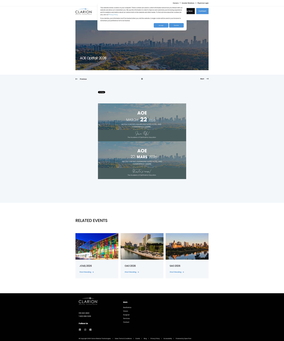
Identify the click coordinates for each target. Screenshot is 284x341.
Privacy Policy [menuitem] (155, 338)
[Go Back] (142, 79)
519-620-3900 (84, 313)
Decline (176, 25)
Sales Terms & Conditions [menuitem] (123, 338)
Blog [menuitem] (145, 338)
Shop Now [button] (187, 11)
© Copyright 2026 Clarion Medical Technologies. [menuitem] (95, 338)
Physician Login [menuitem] (203, 3)
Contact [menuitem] (126, 322)
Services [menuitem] (126, 318)
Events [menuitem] (138, 338)
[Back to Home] (83, 11)
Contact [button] (202, 11)
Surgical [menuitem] (126, 315)
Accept (161, 25)
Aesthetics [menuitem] (127, 307)
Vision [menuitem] (125, 311)
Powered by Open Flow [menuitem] (183, 338)
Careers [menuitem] (176, 3)
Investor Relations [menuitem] (188, 3)
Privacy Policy (113, 14)
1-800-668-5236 (85, 316)
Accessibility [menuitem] (168, 338)
